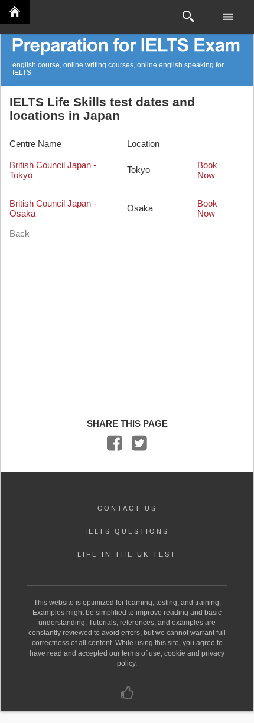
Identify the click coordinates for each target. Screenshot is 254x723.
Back (19, 233)
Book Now (207, 170)
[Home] (15, 12)
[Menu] (229, 17)
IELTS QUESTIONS (127, 531)
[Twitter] (139, 446)
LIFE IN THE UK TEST (127, 554)
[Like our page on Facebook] (127, 696)
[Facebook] (114, 446)
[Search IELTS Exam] (188, 17)
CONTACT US (127, 508)
